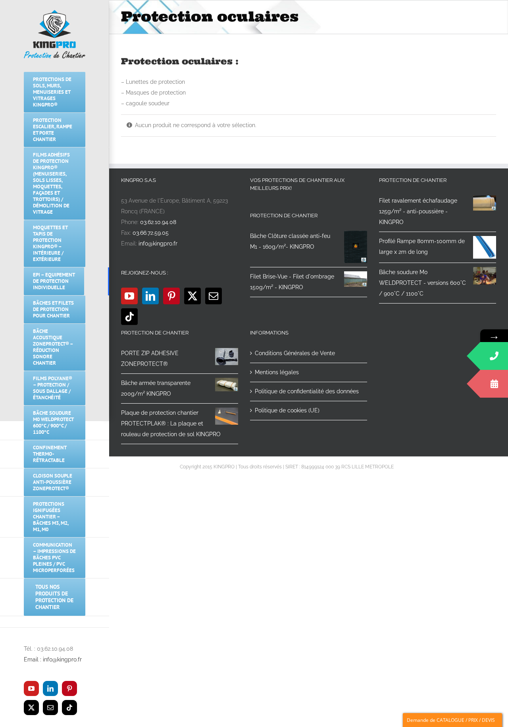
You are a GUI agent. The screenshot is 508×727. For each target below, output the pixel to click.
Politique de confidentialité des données (307, 391)
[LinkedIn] (150, 296)
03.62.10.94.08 (158, 222)
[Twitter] (192, 296)
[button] (54, 622)
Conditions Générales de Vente (295, 353)
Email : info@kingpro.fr (53, 659)
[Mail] (213, 296)
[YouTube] (129, 296)
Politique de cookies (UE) (287, 410)
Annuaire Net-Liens (416, 467)
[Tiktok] (129, 316)
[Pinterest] (171, 296)
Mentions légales (277, 372)
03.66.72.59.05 (151, 233)
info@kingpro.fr (158, 243)
